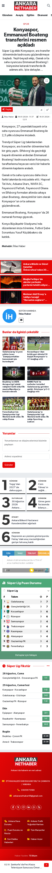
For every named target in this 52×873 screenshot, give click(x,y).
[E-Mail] (21, 320)
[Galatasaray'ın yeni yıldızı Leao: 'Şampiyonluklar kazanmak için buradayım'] (13, 343)
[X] (18, 807)
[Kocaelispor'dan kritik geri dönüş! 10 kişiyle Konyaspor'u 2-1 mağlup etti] (38, 343)
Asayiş (19, 15)
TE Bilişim (33, 856)
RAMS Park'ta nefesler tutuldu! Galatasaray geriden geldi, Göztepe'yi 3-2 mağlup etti (38, 387)
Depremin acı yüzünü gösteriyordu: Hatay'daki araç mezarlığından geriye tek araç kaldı (30, 539)
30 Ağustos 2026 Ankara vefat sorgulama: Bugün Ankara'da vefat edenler (18, 504)
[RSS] (39, 807)
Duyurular (17, 498)
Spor (26, 24)
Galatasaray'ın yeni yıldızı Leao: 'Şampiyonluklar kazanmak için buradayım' (12, 357)
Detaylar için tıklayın (26, 655)
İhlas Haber (9, 117)
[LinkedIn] (28, 807)
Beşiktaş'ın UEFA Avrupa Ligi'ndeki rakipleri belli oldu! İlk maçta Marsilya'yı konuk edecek (13, 387)
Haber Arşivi (36, 839)
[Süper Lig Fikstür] (48, 666)
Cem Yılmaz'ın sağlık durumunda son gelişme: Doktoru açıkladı (44, 487)
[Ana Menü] (3, 6)
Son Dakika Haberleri (11, 840)
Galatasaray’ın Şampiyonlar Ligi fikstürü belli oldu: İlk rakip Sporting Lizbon (38, 417)
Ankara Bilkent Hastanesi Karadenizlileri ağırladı (25, 522)
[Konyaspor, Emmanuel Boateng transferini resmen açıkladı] (26, 90)
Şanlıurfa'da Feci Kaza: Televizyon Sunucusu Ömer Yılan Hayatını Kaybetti (25, 867)
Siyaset (15, 517)
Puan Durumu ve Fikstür (13, 831)
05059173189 (28, 790)
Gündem (7, 15)
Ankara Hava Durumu (12, 823)
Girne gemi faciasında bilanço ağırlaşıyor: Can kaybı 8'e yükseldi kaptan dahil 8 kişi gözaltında (44, 504)
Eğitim (30, 15)
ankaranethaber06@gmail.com (27, 796)
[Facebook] (13, 807)
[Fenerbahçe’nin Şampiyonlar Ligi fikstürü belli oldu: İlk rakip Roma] (13, 403)
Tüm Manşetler (38, 830)
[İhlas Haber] (9, 316)
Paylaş (9, 109)
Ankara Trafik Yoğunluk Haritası (35, 823)
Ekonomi (43, 15)
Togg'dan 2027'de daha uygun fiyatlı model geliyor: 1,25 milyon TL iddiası (16, 487)
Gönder (8, 465)
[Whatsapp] (33, 807)
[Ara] (48, 6)
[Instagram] (23, 807)
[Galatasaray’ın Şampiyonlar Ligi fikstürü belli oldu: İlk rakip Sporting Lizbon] (38, 403)
